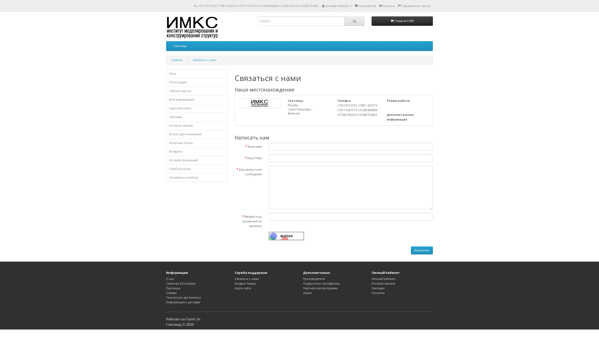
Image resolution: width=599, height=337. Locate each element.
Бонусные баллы (181, 143)
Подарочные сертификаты (321, 284)
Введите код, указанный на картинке (252, 221)
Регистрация (178, 82)
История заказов (181, 126)
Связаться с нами (204, 60)
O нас (170, 279)
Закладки (175, 117)
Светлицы (180, 46)
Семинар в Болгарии (181, 284)
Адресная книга (180, 108)
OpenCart (193, 319)
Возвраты (176, 152)
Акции (307, 293)
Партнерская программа (320, 288)
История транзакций (183, 160)
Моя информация (181, 100)
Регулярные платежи (183, 177)
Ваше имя (255, 147)
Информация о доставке (183, 302)
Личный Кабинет (383, 279)
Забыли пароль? (180, 91)
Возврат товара (245, 284)
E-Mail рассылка (180, 169)
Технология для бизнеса (183, 298)
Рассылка (378, 293)
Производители (314, 279)
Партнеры (173, 288)
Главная (176, 60)
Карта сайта (243, 288)
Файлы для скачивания (185, 134)
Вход (172, 74)
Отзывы (171, 293)
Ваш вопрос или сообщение (250, 172)
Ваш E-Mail (254, 158)
